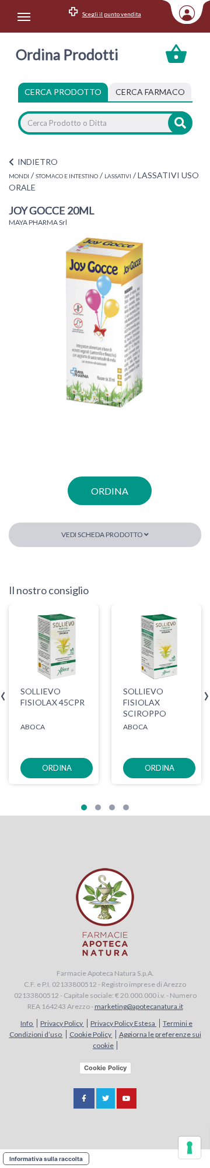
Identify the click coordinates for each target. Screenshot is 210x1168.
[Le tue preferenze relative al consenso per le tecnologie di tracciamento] (189, 1148)
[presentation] (3, 696)
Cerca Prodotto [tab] (63, 92)
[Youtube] (126, 1098)
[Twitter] (105, 1098)
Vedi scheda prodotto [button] (102, 534)
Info (27, 1023)
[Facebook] (84, 1098)
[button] (84, 807)
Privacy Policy (62, 1023)
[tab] (150, 92)
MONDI (19, 175)
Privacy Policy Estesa (123, 1023)
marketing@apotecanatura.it (138, 1006)
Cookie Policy (91, 1034)
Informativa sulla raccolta (46, 1158)
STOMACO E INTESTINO (67, 175)
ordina (109, 490)
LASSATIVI (117, 175)
